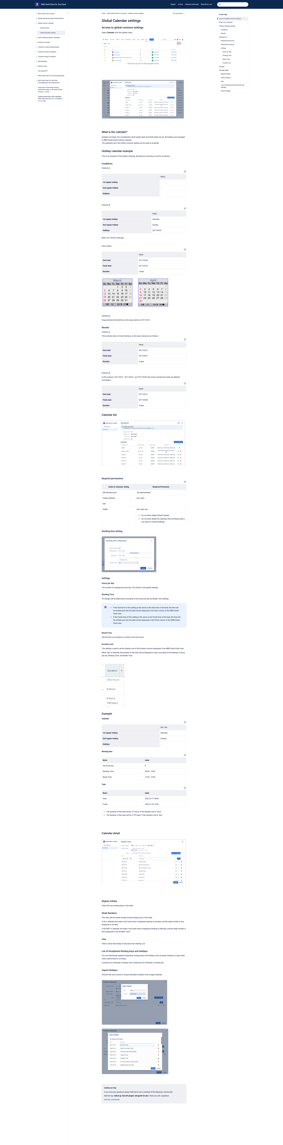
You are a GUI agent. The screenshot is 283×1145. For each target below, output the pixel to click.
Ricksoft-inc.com (206, 4)
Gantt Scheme (44, 28)
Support (173, 4)
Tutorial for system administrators (48, 47)
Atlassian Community (192, 4)
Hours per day (227, 52)
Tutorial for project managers (47, 52)
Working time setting (227, 44)
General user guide (44, 42)
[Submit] (220, 4)
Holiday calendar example (227, 26)
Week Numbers (226, 77)
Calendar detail (223, 70)
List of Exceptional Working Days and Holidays (232, 86)
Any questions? (43, 71)
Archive (180, 4)
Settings (223, 48)
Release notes (42, 66)
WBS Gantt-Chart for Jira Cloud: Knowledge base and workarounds (49, 82)
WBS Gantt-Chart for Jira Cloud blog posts (51, 76)
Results (223, 33)
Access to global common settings (230, 18)
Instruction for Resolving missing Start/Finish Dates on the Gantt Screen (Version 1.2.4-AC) (50, 90)
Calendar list (223, 37)
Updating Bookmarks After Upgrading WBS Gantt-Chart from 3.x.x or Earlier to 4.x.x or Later (50, 99)
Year (222, 81)
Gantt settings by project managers (49, 37)
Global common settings (45, 23)
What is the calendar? (226, 22)
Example (221, 66)
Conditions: (224, 30)
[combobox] (232, 4)
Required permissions (228, 41)
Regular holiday (225, 74)
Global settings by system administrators (51, 18)
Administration (42, 61)
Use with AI (179, 13)
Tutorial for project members (47, 57)
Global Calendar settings (48, 33)
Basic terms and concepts (46, 14)
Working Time (227, 55)
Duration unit (227, 63)
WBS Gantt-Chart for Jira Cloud (53, 4)
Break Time (226, 59)
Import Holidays (226, 91)
